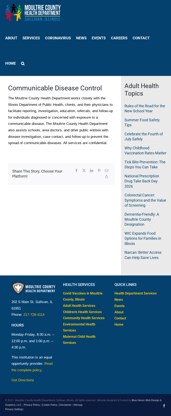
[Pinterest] (99, 171)
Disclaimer (65, 404)
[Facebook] (76, 171)
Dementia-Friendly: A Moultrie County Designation (141, 219)
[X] (84, 171)
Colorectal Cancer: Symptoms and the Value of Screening (145, 200)
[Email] (106, 171)
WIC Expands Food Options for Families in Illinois (142, 238)
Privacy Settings (14, 409)
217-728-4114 (33, 315)
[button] (23, 63)
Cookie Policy (49, 404)
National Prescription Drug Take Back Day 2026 (141, 181)
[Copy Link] (106, 177)
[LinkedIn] (91, 171)
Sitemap (78, 404)
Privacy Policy (32, 404)
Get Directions (22, 380)
